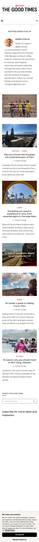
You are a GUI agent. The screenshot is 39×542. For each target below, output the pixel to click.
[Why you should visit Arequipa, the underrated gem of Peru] (19, 135)
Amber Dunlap (22, 39)
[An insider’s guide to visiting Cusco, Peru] (19, 284)
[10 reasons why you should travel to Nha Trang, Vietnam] (19, 341)
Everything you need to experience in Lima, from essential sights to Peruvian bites (19, 214)
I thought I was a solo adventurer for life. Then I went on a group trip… (19, 106)
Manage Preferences (19, 539)
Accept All (19, 535)
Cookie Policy (9, 530)
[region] (19, 526)
